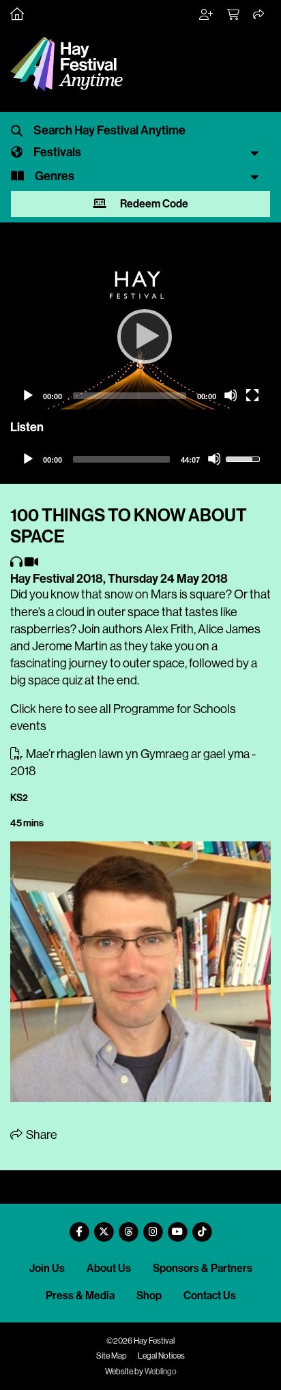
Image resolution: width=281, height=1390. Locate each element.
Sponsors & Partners (202, 1268)
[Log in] (207, 15)
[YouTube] (177, 1226)
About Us (109, 1268)
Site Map (111, 1356)
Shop (149, 1295)
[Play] (140, 335)
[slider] (121, 459)
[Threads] (128, 1226)
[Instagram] (152, 1226)
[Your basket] (234, 15)
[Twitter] (103, 1226)
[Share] (259, 15)
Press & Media (80, 1295)
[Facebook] (79, 1226)
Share (40, 1135)
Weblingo (161, 1371)
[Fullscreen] (252, 395)
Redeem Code (153, 203)
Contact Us (209, 1295)
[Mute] (230, 395)
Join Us (47, 1268)
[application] (140, 336)
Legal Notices (161, 1356)
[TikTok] (202, 1226)
